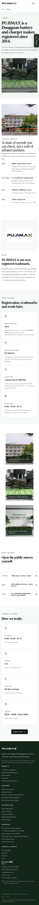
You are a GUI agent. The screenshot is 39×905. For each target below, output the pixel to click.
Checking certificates (7, 814)
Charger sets (5, 778)
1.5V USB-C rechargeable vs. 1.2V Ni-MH (13, 831)
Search (3, 858)
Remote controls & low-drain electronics (13, 795)
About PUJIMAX (6, 850)
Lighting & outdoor (7, 792)
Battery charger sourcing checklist (11, 833)
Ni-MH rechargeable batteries (10, 772)
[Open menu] (33, 3)
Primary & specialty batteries (9, 781)
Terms (7, 897)
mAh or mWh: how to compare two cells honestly (15, 836)
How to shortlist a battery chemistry (11, 828)
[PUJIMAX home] (9, 3)
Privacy (3, 897)
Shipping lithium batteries (9, 817)
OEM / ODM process (7, 808)
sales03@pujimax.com (8, 872)
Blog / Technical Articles (8, 839)
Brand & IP (5, 853)
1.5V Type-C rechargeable (9, 770)
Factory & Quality (6, 811)
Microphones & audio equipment (11, 797)
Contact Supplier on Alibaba (9, 878)
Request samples (6, 819)
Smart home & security (8, 789)
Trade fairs (4, 855)
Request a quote (18, 731)
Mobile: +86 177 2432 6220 (9, 869)
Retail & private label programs (10, 800)
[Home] (2, 9)
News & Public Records (8, 842)
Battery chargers (6, 775)
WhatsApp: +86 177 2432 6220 (10, 867)
